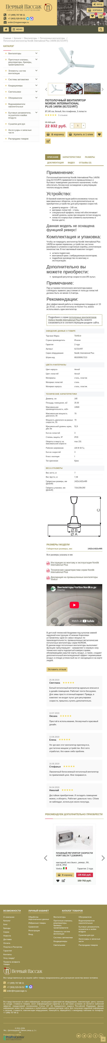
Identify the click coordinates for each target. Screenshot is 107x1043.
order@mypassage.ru (18, 22)
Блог (5, 924)
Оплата (6, 943)
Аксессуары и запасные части (19, 131)
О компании (8, 917)
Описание (52, 157)
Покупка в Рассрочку (12, 947)
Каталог (17, 38)
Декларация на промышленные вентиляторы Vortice (74, 578)
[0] (101, 16)
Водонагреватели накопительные (16, 105)
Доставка (7, 939)
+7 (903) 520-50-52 (16, 18)
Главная (7, 38)
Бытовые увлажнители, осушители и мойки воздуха (19, 115)
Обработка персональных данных (38, 918)
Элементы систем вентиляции (17, 72)
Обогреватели (15, 98)
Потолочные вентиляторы (52, 38)
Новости (7, 936)
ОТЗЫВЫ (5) (85, 163)
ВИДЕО (71, 163)
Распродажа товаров (18, 139)
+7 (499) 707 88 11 (16, 15)
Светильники (14, 92)
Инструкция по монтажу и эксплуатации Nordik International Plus (75, 564)
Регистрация (34, 930)
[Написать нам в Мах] (31, 19)
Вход (30, 934)
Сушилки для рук (16, 124)
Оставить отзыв (57, 669)
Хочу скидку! (9, 958)
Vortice (77, 336)
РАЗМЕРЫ (90, 157)
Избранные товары (37, 923)
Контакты (7, 954)
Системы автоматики (18, 79)
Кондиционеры (15, 85)
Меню (19, 29)
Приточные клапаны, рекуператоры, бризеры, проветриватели (20, 62)
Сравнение (33, 927)
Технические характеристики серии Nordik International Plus (72, 571)
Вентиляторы (30, 38)
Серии (6, 932)
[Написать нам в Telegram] (27, 19)
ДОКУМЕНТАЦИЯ (55, 163)
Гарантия (7, 951)
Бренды (6, 928)
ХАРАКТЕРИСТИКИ (72, 157)
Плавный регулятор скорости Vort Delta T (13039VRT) (74, 854)
